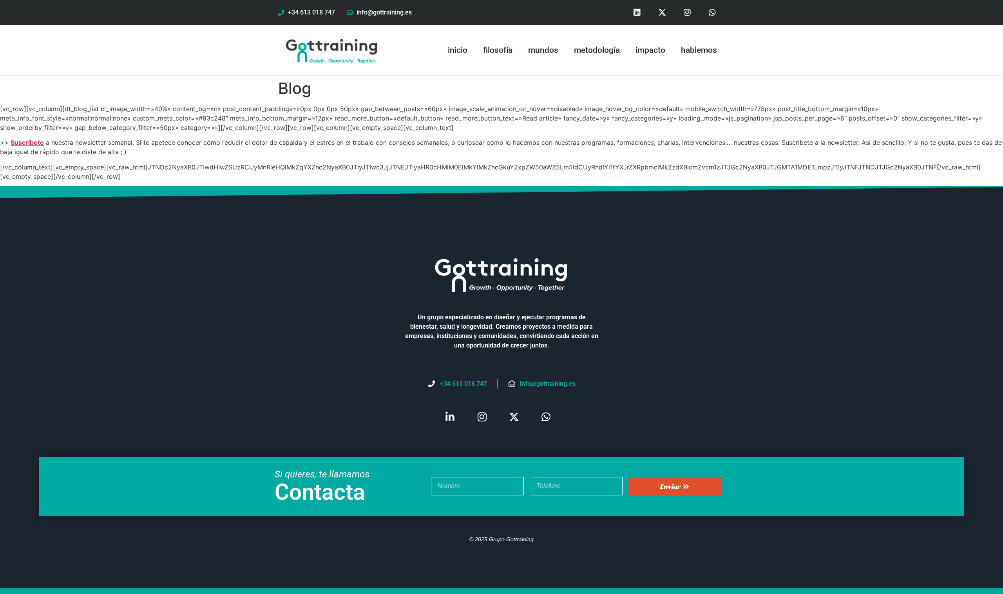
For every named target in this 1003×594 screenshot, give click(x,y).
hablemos (699, 50)
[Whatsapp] (712, 12)
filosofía (497, 50)
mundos (543, 50)
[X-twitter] (662, 12)
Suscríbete (27, 142)
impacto (650, 50)
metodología (597, 50)
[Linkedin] (637, 12)
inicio (457, 50)
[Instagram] (687, 12)
